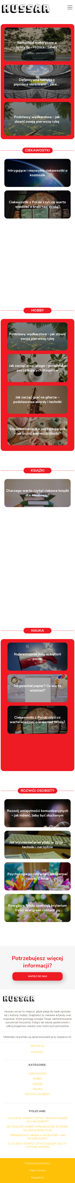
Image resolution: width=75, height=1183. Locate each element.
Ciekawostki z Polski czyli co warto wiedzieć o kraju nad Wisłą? (37, 204)
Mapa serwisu (37, 1170)
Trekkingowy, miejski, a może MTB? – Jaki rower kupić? (37, 1137)
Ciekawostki (37, 150)
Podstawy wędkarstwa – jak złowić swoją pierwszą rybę (37, 119)
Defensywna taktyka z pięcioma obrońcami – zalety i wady (37, 82)
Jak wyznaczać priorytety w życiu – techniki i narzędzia (37, 844)
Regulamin (37, 1177)
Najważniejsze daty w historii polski (37, 656)
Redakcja (37, 1046)
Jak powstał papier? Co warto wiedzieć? (37, 688)
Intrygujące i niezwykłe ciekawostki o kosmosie (38, 172)
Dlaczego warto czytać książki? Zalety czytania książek (37, 1145)
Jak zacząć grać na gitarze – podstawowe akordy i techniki (37, 399)
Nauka (37, 630)
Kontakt (37, 1052)
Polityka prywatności (37, 1163)
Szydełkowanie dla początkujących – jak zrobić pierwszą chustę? (37, 431)
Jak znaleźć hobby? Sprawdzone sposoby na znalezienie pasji (37, 1128)
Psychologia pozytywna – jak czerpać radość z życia (37, 876)
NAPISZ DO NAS (37, 976)
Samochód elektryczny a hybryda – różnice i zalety (36, 45)
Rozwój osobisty (37, 790)
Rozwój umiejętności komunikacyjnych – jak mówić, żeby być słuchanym (37, 813)
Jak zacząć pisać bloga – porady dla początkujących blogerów (37, 368)
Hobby (37, 310)
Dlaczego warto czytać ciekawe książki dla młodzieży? (37, 493)
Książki (37, 470)
